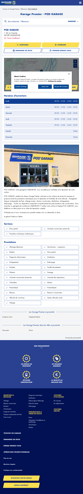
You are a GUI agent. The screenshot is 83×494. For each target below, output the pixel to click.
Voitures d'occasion (59, 396)
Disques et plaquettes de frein (13, 414)
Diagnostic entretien (10, 411)
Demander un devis (12, 439)
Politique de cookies (54, 81)
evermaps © (77, 338)
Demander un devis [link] (23, 50)
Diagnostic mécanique (35, 395)
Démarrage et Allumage (36, 400)
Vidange (6, 400)
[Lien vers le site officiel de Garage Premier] (8, 3)
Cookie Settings (21, 86)
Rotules (31, 427)
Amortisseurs (32, 424)
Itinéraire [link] (61, 45)
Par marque (57, 400)
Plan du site (8, 458)
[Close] (69, 74)
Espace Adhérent (21, 485)
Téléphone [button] (24, 45)
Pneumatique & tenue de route (35, 412)
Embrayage (32, 406)
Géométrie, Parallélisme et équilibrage (37, 421)
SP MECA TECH (7, 317)
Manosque (5, 330)
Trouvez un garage (12, 433)
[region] (41, 81)
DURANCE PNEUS (34, 317)
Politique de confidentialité (13, 470)
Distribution (32, 398)
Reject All (45, 86)
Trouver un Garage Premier (10, 9)
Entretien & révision (9, 396)
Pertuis (31, 330)
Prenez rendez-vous (12, 445)
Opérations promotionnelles (17, 452)
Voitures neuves (57, 410)
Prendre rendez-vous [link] (61, 50)
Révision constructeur (10, 403)
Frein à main (7, 417)
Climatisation (7, 409)
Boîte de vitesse (33, 403)
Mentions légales (9, 464)
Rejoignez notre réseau (21, 478)
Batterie (6, 406)
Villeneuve (24, 9)
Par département (59, 403)
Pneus (30, 417)
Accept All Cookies (61, 86)
